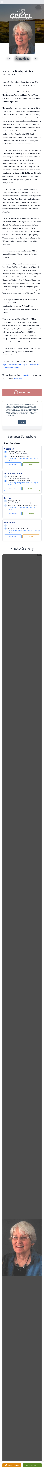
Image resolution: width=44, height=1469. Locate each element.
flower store (18, 378)
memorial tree (27, 375)
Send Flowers (31, 536)
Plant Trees (31, 464)
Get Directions (13, 464)
